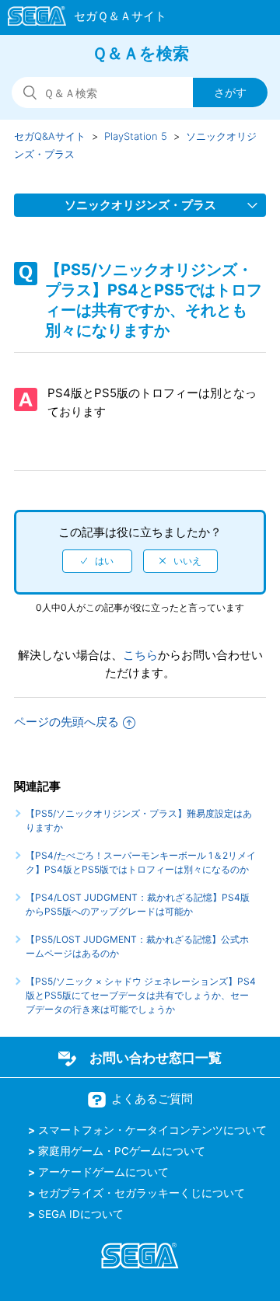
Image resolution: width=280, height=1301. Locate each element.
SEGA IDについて (81, 1214)
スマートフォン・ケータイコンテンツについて (152, 1130)
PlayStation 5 (135, 136)
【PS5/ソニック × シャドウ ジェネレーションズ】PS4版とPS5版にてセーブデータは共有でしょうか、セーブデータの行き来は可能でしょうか (141, 995)
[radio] (97, 561)
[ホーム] (80, 18)
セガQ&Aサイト (50, 136)
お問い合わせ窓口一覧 (155, 1058)
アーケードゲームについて (103, 1172)
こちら (140, 654)
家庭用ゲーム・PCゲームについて (121, 1151)
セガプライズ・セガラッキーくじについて (141, 1193)
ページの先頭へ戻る (66, 721)
